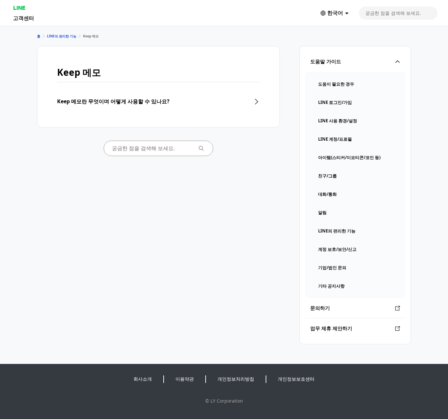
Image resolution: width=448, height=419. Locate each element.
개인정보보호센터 (296, 379)
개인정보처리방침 (235, 379)
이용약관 (184, 379)
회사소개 (142, 379)
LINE (19, 7)
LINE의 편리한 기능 (61, 36)
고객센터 (23, 17)
